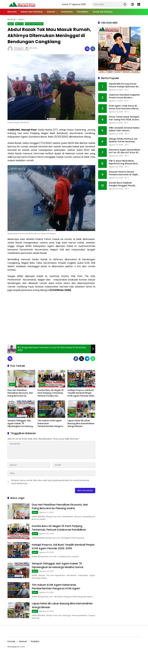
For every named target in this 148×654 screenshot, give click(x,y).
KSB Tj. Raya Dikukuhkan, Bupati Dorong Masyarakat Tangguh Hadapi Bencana (123, 162)
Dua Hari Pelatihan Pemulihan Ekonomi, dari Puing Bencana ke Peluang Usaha (20, 393)
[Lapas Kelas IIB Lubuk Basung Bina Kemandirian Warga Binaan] (81, 409)
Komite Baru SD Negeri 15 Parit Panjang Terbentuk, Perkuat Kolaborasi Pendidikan (51, 393)
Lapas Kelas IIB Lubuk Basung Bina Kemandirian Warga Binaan (80, 423)
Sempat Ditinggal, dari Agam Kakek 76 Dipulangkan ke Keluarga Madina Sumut (21, 423)
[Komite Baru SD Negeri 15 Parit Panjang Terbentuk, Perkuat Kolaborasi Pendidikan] (51, 378)
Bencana (19, 24)
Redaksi (35, 641)
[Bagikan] (92, 48)
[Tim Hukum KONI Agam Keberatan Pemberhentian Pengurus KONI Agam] (51, 409)
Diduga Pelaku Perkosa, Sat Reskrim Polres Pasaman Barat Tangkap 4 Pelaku (123, 140)
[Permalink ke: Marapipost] (11, 48)
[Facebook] (75, 358)
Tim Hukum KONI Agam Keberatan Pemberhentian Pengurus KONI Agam (51, 423)
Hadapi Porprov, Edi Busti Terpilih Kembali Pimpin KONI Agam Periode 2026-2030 (81, 393)
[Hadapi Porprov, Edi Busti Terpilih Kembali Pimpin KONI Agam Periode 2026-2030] (81, 378)
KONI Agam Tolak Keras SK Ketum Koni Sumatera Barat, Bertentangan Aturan (124, 107)
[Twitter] (81, 358)
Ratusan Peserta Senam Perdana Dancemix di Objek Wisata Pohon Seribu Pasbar (124, 173)
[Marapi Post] (22, 4)
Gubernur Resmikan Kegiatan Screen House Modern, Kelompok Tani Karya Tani (124, 96)
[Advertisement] (51, 321)
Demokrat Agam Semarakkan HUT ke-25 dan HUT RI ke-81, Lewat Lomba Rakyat (124, 151)
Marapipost (19, 48)
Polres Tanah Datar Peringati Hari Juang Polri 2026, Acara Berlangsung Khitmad (124, 118)
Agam (10, 24)
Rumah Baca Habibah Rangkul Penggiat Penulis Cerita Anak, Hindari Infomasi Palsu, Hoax (124, 184)
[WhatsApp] (92, 358)
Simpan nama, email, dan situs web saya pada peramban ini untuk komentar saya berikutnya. (50, 482)
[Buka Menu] (138, 4)
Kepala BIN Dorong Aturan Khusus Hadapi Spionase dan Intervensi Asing (124, 85)
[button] (125, 4)
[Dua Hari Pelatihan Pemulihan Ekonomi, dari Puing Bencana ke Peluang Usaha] (21, 378)
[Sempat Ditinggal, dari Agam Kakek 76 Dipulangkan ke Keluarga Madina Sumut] (21, 409)
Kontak (11, 641)
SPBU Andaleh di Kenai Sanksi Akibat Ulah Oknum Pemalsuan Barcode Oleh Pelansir (124, 129)
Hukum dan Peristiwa (34, 24)
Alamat (23, 641)
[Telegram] (87, 358)
